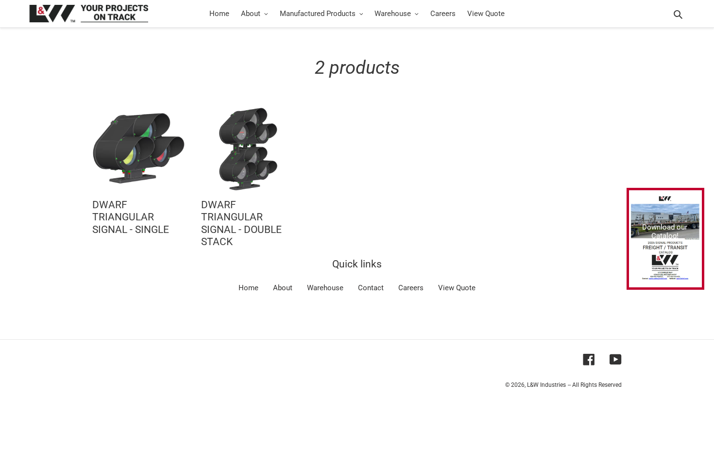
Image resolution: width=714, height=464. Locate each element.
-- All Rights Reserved (595, 384)
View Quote (457, 287)
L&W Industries (546, 384)
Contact (371, 287)
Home (248, 287)
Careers (411, 287)
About (282, 287)
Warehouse (325, 287)
